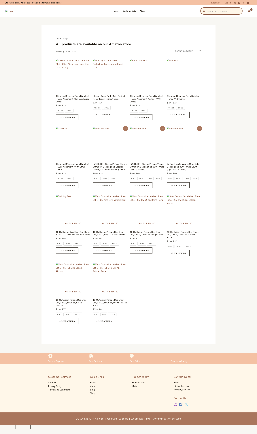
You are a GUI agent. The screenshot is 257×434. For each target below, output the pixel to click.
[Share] (19, 427)
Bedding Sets (129, 11)
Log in (227, 2)
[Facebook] (239, 3)
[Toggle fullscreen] (11, 427)
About (93, 386)
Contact (52, 382)
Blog (92, 389)
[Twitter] (243, 3)
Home (115, 11)
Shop (92, 393)
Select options (67, 117)
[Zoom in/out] (3, 427)
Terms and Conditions (59, 389)
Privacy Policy (55, 386)
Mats (142, 11)
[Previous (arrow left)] (3, 432)
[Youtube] (248, 3)
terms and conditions (52, 2)
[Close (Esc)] (27, 427)
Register (215, 2)
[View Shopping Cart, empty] (249, 11)
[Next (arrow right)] (11, 432)
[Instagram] (234, 3)
